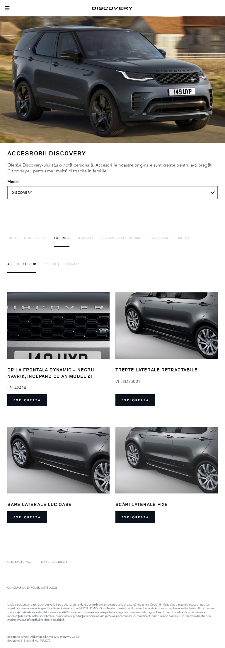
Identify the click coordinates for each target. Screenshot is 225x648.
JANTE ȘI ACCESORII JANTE (171, 237)
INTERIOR (85, 237)
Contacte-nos (19, 561)
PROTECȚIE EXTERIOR (62, 263)
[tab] (26, 237)
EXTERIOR (61, 237)
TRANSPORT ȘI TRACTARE (121, 237)
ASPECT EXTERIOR (21, 263)
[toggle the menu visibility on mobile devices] (7, 8)
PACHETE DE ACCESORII (26, 237)
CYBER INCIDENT (54, 561)
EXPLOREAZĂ (27, 400)
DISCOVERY (21, 193)
